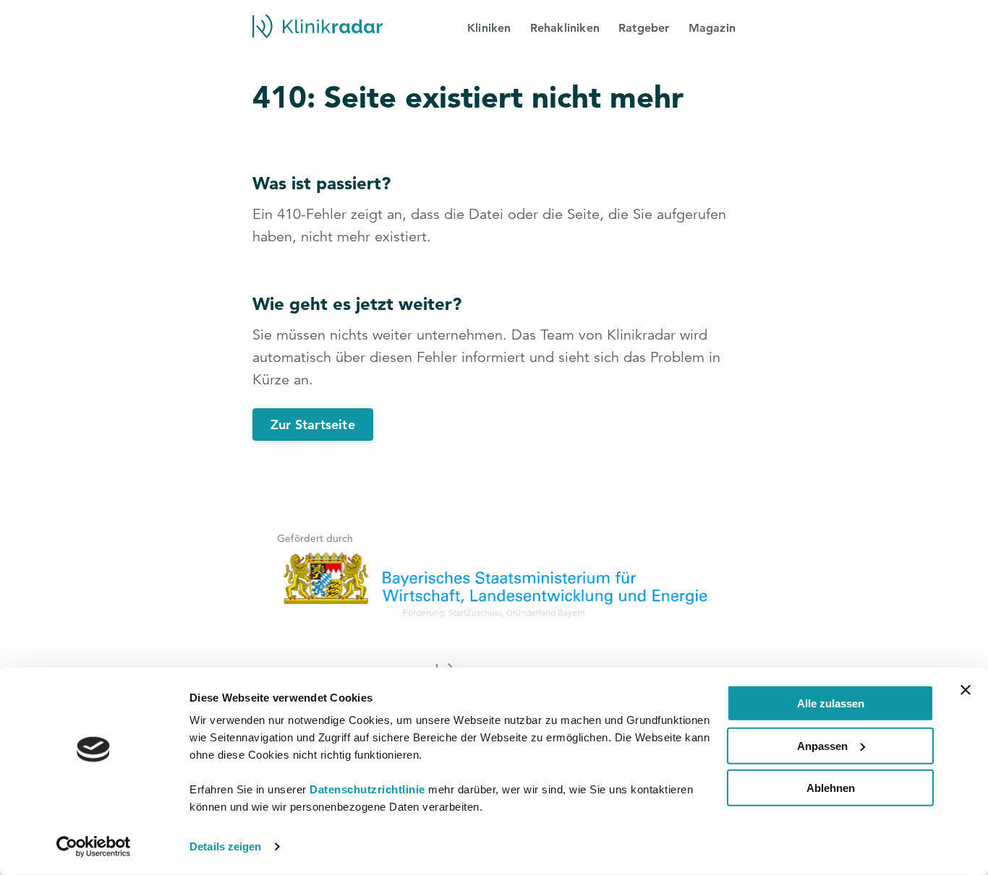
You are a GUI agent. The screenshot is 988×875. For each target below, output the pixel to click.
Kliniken (489, 28)
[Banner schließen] (966, 690)
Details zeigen (225, 846)
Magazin (712, 28)
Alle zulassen (830, 703)
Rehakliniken (565, 28)
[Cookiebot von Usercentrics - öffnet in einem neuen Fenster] (93, 847)
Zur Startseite (313, 424)
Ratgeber (644, 28)
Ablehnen (830, 788)
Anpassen (822, 745)
